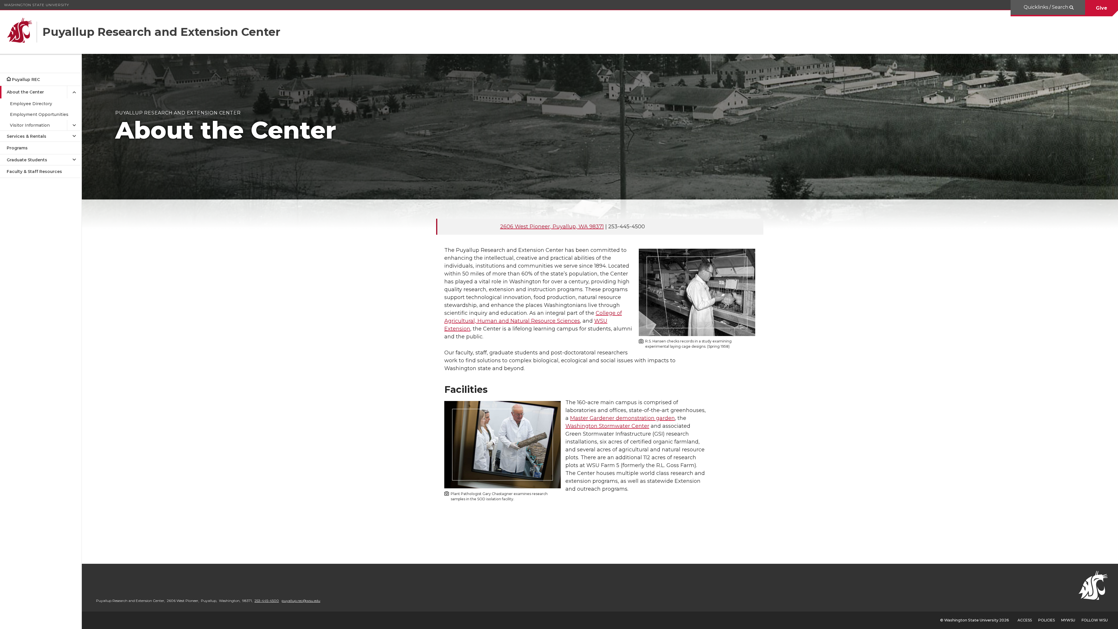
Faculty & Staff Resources (34, 171)
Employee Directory (31, 103)
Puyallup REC (26, 79)
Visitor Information (30, 125)
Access (1025, 620)
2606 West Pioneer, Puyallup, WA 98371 (552, 226)
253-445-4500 (266, 600)
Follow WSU (1095, 620)
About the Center (25, 92)
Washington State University (36, 5)
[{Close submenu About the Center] (74, 92)
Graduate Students (27, 159)
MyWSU (1068, 620)
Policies (1046, 620)
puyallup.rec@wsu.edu (301, 600)
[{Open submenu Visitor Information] (74, 125)
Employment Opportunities (39, 114)
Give (1101, 8)
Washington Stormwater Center (607, 426)
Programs (17, 148)
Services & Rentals (26, 136)
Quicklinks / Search (1046, 7)
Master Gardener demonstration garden (622, 418)
